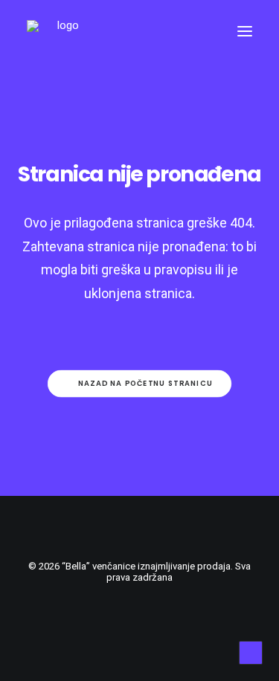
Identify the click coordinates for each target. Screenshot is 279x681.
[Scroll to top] (251, 652)
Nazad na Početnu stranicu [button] (145, 383)
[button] (245, 31)
